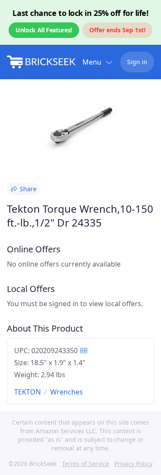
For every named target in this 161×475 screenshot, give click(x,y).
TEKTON (27, 392)
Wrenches (66, 392)
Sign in (137, 62)
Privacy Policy (133, 463)
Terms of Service (85, 463)
